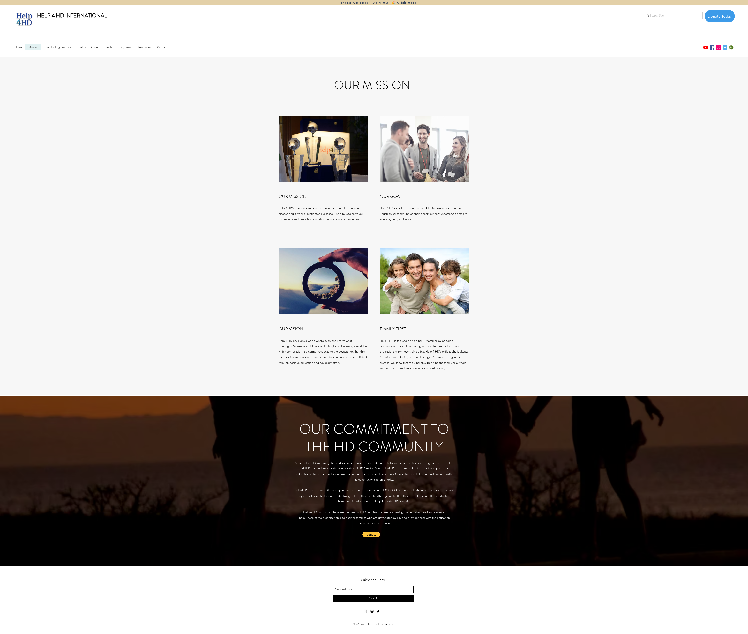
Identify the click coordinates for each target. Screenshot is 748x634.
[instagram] (372, 611)
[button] (371, 534)
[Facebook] (712, 47)
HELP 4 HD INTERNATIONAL (72, 15)
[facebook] (366, 611)
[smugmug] (731, 47)
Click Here (407, 2)
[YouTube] (705, 47)
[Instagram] (718, 47)
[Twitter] (725, 47)
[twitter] (378, 611)
